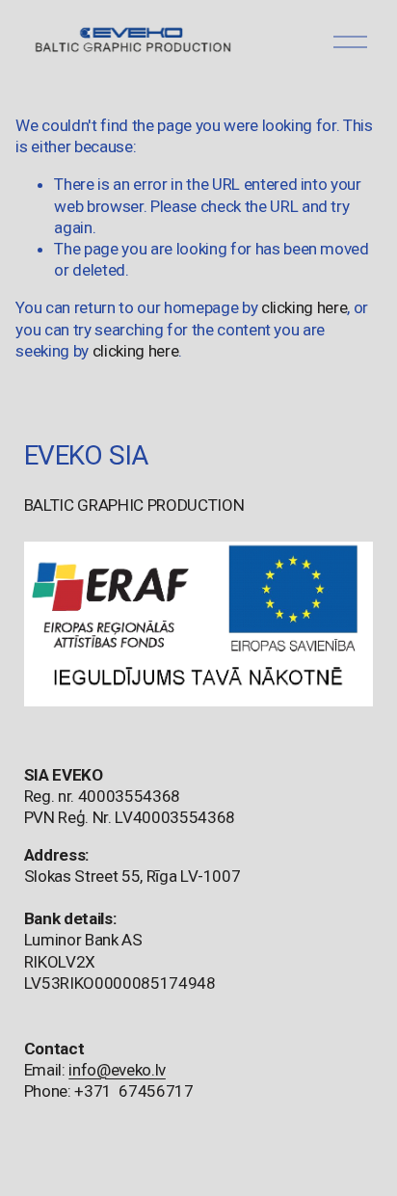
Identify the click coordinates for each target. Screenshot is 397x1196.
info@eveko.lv (117, 1069)
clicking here (304, 307)
